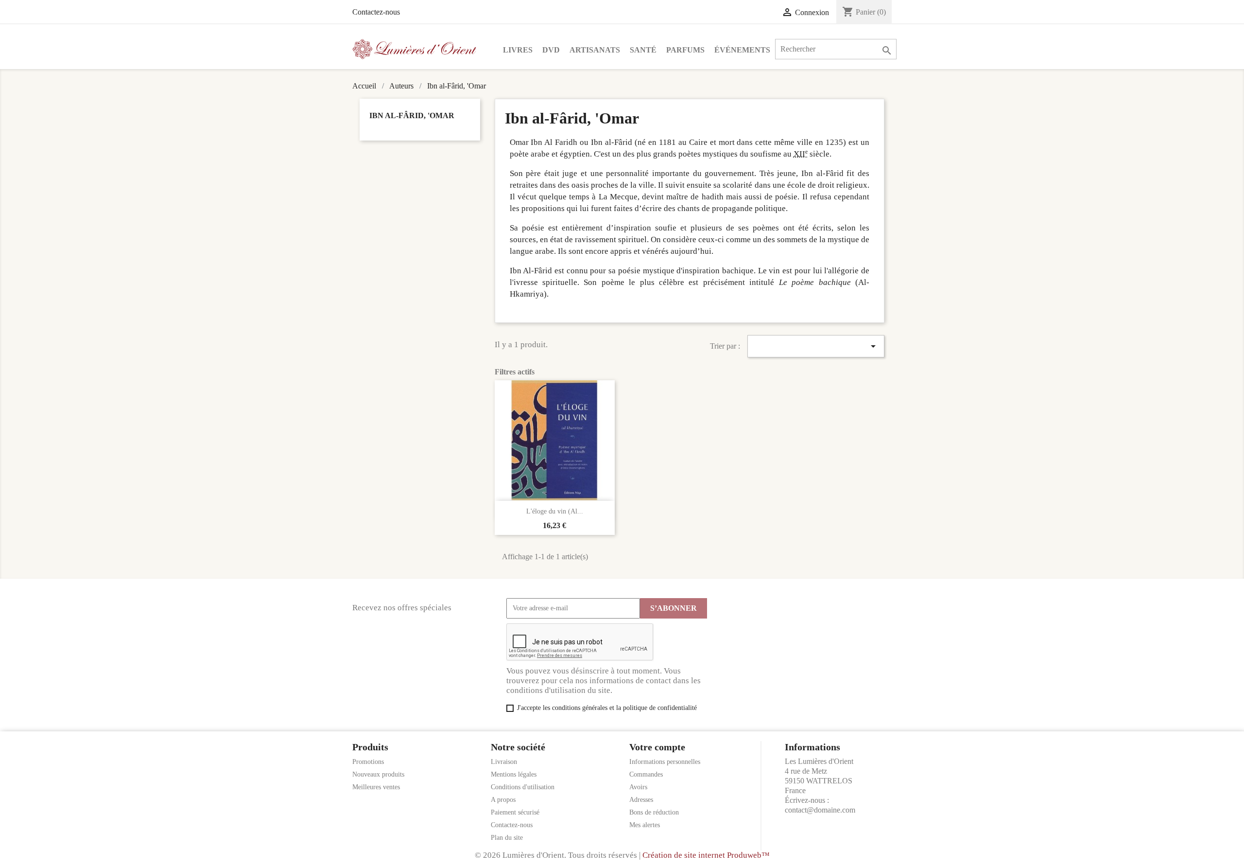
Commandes (646, 774)
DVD (551, 50)
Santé (643, 50)
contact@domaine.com (820, 810)
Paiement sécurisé (515, 812)
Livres (518, 50)
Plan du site (507, 837)
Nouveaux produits (378, 774)
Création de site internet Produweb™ (706, 855)
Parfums (685, 50)
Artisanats (595, 50)
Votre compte (657, 747)
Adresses (641, 799)
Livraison (504, 761)
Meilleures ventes (376, 787)
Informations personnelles (664, 761)
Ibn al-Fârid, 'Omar (411, 115)
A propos (503, 799)
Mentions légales (513, 774)
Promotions (368, 761)
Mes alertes (644, 825)
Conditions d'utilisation (522, 787)
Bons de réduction (654, 812)
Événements (742, 50)
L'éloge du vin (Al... (554, 511)
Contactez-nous (376, 12)
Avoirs (638, 787)
